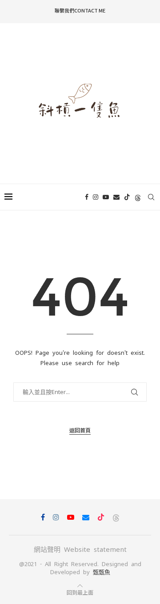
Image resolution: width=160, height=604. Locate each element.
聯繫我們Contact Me (80, 10)
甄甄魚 (101, 572)
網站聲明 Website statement (80, 549)
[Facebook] (86, 197)
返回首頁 (80, 430)
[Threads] (138, 197)
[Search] (151, 197)
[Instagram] (95, 197)
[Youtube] (106, 197)
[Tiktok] (127, 197)
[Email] (116, 197)
